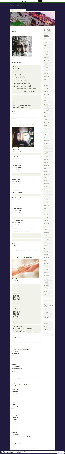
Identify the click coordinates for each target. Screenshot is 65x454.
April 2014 (45, 247)
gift (21, 117)
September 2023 (46, 94)
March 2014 (45, 248)
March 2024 (45, 85)
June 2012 (45, 279)
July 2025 (45, 63)
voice (40, 117)
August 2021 (45, 131)
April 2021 (45, 137)
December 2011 (46, 288)
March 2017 (45, 199)
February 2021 (46, 140)
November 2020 (46, 144)
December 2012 (46, 270)
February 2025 (46, 69)
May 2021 (45, 135)
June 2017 (45, 195)
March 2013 (45, 266)
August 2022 (45, 113)
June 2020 (45, 152)
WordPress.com (46, 329)
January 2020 (45, 159)
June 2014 (45, 244)
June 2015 (45, 226)
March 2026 (45, 51)
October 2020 (46, 146)
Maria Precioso (46, 307)
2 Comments (15, 118)
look (25, 117)
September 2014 (46, 239)
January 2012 (45, 287)
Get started (40, 1)
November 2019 (46, 162)
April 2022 (45, 119)
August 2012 (45, 276)
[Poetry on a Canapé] (32, 19)
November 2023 (46, 91)
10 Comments (14, 342)
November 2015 (46, 220)
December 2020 (46, 143)
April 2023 (45, 101)
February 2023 (46, 104)
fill (25, 250)
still (38, 117)
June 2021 (45, 134)
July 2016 (45, 208)
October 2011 (46, 291)
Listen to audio (15, 57)
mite (28, 117)
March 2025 (45, 67)
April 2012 (45, 282)
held (31, 250)
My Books (24, 9)
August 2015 (45, 224)
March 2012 (45, 284)
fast (23, 250)
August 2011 (45, 294)
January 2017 (45, 202)
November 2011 (46, 290)
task (35, 250)
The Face (14, 31)
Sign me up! (46, 36)
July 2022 (45, 115)
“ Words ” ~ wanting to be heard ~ (20, 349)
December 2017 (46, 186)
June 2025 (45, 64)
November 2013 (46, 254)
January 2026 (45, 54)
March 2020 (45, 156)
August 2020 (45, 149)
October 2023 (46, 92)
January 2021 (45, 141)
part (32, 250)
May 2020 (45, 153)
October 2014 (46, 238)
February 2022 (46, 122)
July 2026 (45, 45)
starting (14, 378)
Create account (46, 323)
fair (22, 250)
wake (37, 250)
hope (22, 117)
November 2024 (46, 73)
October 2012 (46, 273)
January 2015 (45, 233)
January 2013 (45, 269)
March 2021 (45, 138)
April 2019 (45, 171)
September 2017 (46, 190)
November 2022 (46, 109)
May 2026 (45, 48)
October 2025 (46, 58)
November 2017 (46, 187)
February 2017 (46, 201)
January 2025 (45, 70)
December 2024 (46, 72)
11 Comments (21, 378)
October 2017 (46, 189)
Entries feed (45, 326)
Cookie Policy (19, 452)
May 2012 (45, 281)
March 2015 (45, 230)
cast (21, 250)
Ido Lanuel (45, 304)
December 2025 (46, 55)
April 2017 (45, 198)
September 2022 (46, 112)
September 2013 (46, 257)
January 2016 (45, 217)
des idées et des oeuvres (47, 302)
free (28, 250)
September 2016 (46, 205)
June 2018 (45, 177)
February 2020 (46, 158)
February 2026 (46, 52)
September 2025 (46, 60)
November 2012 (46, 272)
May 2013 (45, 263)
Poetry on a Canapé (18, 5)
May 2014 (45, 245)
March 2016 (45, 214)
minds (27, 117)
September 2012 (46, 275)
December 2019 (46, 161)
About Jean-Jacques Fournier (17, 9)
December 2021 (46, 125)
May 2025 (45, 66)
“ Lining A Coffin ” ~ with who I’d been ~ (22, 385)
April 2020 (45, 155)
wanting (18, 378)
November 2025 (46, 57)
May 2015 (45, 227)
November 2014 (46, 236)
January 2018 (45, 184)
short (35, 117)
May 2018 (45, 178)
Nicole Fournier (46, 314)
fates (20, 117)
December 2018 (46, 174)
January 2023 (45, 106)
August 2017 (45, 192)
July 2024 (45, 79)
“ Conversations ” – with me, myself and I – (23, 125)
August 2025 (45, 61)
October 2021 (46, 128)
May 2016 (45, 211)
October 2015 (46, 221)
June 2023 (45, 98)
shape (34, 117)
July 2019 (45, 168)
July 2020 (45, 150)
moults (30, 117)
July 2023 (45, 97)
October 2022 (46, 110)
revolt (32, 117)
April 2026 (45, 49)
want (12, 118)
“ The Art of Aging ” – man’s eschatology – (22, 257)
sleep (37, 117)
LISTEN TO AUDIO (15, 147)
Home (11, 9)
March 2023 (45, 103)
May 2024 (45, 82)
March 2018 (45, 181)
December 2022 (46, 107)
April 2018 (45, 180)
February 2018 (46, 183)
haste (29, 250)
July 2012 (45, 278)
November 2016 (46, 204)
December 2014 (46, 235)
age (19, 250)
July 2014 (45, 242)
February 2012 (46, 285)
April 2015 (45, 229)
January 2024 (45, 88)
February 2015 (46, 232)
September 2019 (46, 165)
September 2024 (46, 76)
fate (24, 250)
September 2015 (46, 223)
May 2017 (45, 196)
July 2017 (45, 193)
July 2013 (45, 260)
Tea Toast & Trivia (46, 316)
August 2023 (45, 95)
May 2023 (45, 100)
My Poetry (15, 117)
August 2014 (45, 241)
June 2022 (45, 116)
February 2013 (46, 267)
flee (26, 250)
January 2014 (45, 251)
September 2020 (46, 147)
